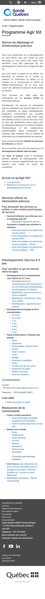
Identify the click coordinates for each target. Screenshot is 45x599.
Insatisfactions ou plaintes (12, 503)
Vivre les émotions (20, 374)
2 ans (14, 323)
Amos (14, 432)
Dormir (15, 349)
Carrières (5, 506)
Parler (14, 363)
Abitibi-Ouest (18, 435)
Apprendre (17, 343)
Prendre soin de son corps (23, 366)
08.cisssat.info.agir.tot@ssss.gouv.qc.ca (20, 388)
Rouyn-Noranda (19, 438)
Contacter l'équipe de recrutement (17, 538)
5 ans (14, 332)
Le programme (13, 182)
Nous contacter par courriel (14, 535)
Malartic (15, 443)
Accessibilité (6, 558)
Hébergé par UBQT (8, 561)
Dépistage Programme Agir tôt (25, 221)
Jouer (14, 355)
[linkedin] (18, 547)
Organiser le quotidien (22, 360)
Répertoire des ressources (12, 509)
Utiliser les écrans (20, 371)
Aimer (14, 340)
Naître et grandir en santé (18, 402)
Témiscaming (18, 449)
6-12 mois (16, 318)
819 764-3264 (19, 532)
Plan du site (6, 517)
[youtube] (11, 547)
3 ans (14, 326)
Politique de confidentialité (11, 555)
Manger (15, 357)
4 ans (14, 329)
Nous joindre (7, 514)
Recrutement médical (10, 511)
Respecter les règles (21, 369)
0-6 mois (16, 315)
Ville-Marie (17, 452)
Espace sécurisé (8, 520)
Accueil (4, 26)
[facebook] (4, 547)
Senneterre (17, 446)
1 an (14, 321)
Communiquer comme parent (25, 346)
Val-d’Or (15, 441)
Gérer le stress (18, 352)
